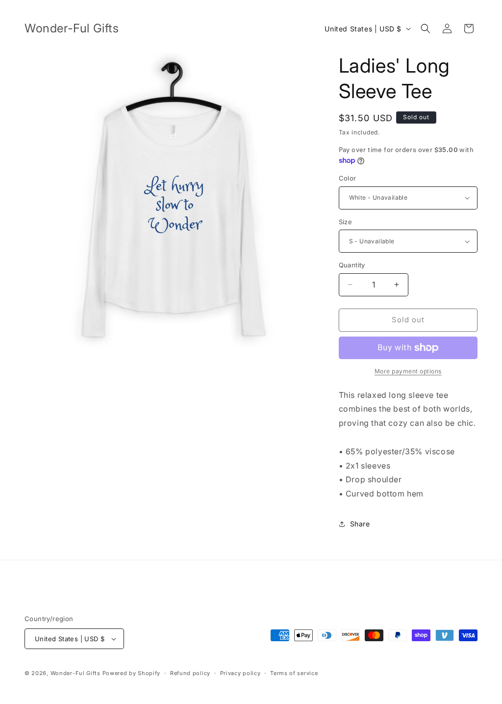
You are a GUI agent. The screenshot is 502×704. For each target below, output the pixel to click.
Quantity (352, 265)
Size (345, 222)
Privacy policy (240, 673)
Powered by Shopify (131, 673)
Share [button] (360, 524)
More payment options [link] (408, 371)
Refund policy (190, 673)
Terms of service (294, 673)
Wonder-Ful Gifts (75, 673)
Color (347, 178)
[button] (425, 28)
